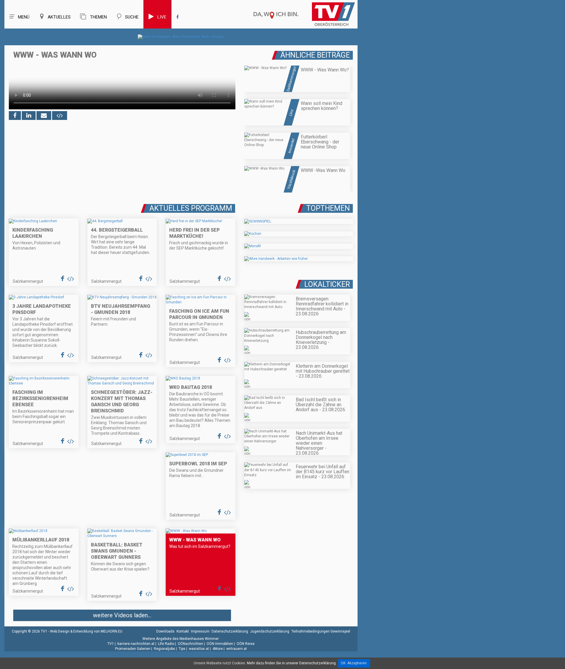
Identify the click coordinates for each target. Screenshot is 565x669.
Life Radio (166, 644)
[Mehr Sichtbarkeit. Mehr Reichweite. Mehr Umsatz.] (181, 37)
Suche (132, 17)
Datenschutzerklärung (230, 631)
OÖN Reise (246, 644)
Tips (182, 649)
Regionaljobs (164, 649)
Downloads (165, 631)
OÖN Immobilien (220, 644)
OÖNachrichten (190, 644)
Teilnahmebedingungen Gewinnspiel (320, 631)
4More (217, 649)
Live (161, 17)
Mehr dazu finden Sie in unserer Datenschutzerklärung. (292, 663)
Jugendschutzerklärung (269, 631)
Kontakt (183, 631)
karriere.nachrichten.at (135, 644)
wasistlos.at (199, 649)
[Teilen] (43, 115)
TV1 (110, 644)
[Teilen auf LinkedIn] (29, 115)
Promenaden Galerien (132, 649)
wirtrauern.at (236, 649)
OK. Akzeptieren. (354, 663)
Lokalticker (327, 284)
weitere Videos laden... (122, 615)
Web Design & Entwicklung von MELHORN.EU (86, 631)
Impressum (200, 631)
